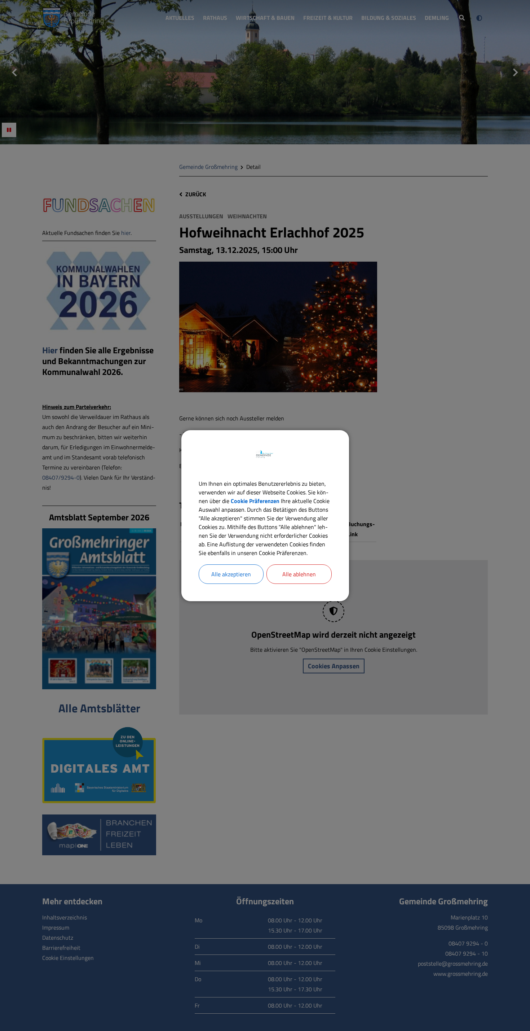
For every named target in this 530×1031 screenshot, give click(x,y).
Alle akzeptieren (231, 574)
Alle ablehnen (299, 574)
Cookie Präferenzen (255, 501)
